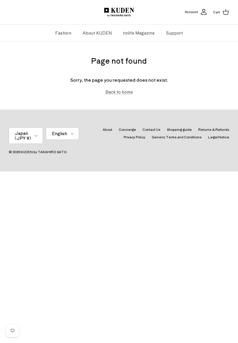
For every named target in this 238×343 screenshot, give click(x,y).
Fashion (63, 33)
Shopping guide (179, 129)
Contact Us (152, 129)
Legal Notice (218, 137)
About (107, 129)
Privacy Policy (134, 137)
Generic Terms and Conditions (177, 137)
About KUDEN (97, 33)
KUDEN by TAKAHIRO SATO (44, 151)
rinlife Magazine (139, 33)
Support (174, 33)
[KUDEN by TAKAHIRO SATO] (119, 12)
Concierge (127, 129)
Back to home (119, 92)
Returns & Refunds (213, 129)
